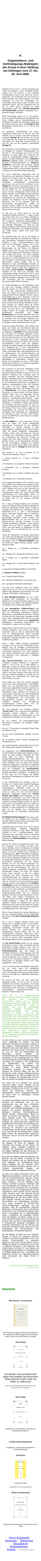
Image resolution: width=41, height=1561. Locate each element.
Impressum (11, 1540)
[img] (20, 42)
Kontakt (11, 1549)
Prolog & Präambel (19, 1537)
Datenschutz (26, 1540)
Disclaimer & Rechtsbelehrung (19, 1545)
